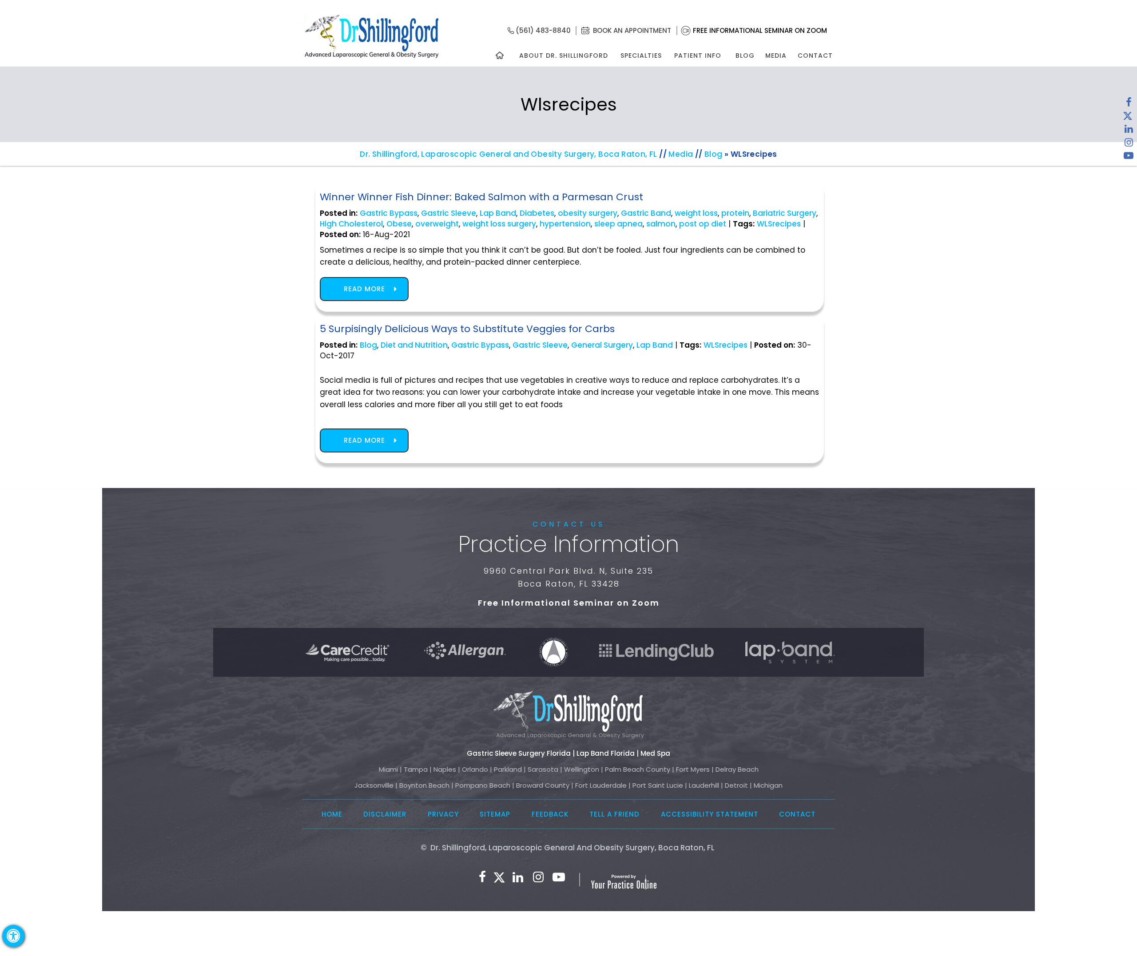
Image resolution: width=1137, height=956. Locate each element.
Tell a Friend (614, 814)
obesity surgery (587, 213)
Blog (745, 55)
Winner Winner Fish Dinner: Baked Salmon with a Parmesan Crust (481, 197)
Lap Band (498, 213)
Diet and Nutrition (414, 345)
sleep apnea (618, 223)
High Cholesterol (351, 223)
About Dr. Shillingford (563, 55)
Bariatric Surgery (784, 213)
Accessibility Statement (709, 814)
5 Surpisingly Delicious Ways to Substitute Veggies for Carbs (467, 329)
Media (776, 55)
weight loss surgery (499, 223)
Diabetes (537, 213)
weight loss (696, 213)
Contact (815, 55)
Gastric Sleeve (448, 213)
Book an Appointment (632, 30)
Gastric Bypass (388, 213)
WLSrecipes (779, 223)
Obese (399, 223)
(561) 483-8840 (543, 30)
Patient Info (697, 55)
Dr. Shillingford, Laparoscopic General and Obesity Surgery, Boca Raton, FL (508, 154)
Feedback (550, 814)
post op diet (702, 223)
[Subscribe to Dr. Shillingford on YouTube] (1128, 157)
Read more (364, 289)
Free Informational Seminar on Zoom (760, 30)
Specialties (640, 55)
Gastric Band (646, 213)
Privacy (443, 814)
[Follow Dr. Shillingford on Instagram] (1128, 144)
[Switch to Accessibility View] (13, 936)
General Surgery (602, 345)
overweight (437, 223)
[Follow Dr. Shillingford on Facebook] (1128, 104)
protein (735, 213)
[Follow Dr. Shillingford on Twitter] (1128, 117)
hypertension (565, 223)
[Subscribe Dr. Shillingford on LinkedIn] (1128, 131)
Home (332, 814)
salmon (661, 223)
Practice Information (568, 544)
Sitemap (495, 814)
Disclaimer (384, 814)
